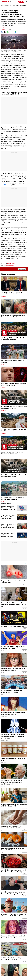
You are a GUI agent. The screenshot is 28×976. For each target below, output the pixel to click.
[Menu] (26, 2)
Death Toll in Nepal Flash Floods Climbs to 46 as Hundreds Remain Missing (14, 475)
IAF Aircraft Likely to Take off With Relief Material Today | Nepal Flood (12, 498)
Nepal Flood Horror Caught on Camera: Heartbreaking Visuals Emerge (12, 453)
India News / (6, 5)
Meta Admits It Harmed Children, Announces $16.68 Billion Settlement (13, 384)
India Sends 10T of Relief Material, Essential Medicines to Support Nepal (13, 316)
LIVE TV (22, 1)
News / (2, 5)
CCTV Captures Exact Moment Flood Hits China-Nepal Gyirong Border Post (14, 407)
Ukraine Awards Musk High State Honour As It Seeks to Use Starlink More (8, 535)
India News (3, 29)
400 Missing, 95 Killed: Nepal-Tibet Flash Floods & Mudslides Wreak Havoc (14, 339)
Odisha (6, 185)
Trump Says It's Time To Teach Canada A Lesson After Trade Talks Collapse (12, 293)
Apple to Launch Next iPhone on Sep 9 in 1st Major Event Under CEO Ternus (8, 508)
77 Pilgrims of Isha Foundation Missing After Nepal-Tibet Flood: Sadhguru (13, 430)
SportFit (2, 364)
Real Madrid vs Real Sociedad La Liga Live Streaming (12, 361)
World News (3, 296)
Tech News (3, 387)
